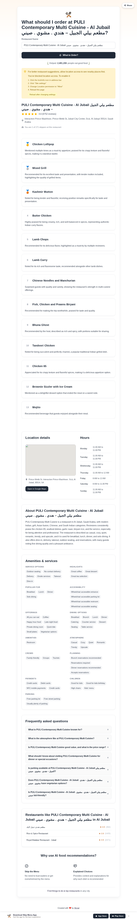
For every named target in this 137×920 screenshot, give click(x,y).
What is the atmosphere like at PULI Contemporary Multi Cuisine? (61, 738)
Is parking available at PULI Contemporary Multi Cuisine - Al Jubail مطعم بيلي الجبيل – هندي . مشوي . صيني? (66, 769)
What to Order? (70, 55)
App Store (102, 916)
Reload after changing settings (42, 94)
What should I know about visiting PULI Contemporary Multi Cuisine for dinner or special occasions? (64, 757)
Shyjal (76, 908)
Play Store (119, 916)
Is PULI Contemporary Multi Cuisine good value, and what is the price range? (67, 747)
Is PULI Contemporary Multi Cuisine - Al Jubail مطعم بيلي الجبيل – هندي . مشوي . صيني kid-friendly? (67, 793)
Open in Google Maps (37, 489)
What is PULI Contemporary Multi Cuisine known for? (55, 729)
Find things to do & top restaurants (63, 891)
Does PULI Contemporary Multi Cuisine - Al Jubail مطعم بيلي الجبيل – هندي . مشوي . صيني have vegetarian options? (65, 781)
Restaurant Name (30, 39)
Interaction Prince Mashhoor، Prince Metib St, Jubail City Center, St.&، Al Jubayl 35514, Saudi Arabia (69, 120)
